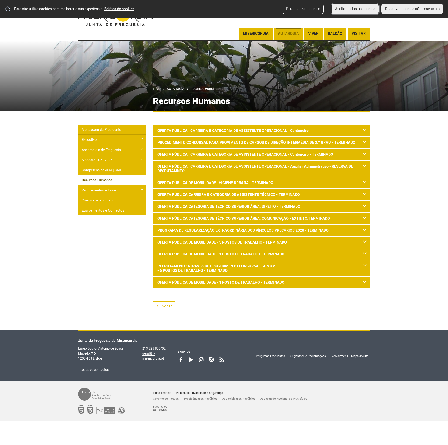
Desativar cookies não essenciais (412, 9)
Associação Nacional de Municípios (283, 398)
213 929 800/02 (154, 348)
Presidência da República (200, 398)
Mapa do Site (359, 356)
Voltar (167, 306)
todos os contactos (95, 369)
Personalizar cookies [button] (303, 9)
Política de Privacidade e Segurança (199, 393)
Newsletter (338, 356)
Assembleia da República (239, 398)
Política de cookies (119, 9)
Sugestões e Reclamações (308, 356)
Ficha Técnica (162, 393)
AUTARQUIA (175, 89)
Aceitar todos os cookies (355, 9)
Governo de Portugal (166, 398)
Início (157, 89)
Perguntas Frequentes (270, 356)
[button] (261, 130)
